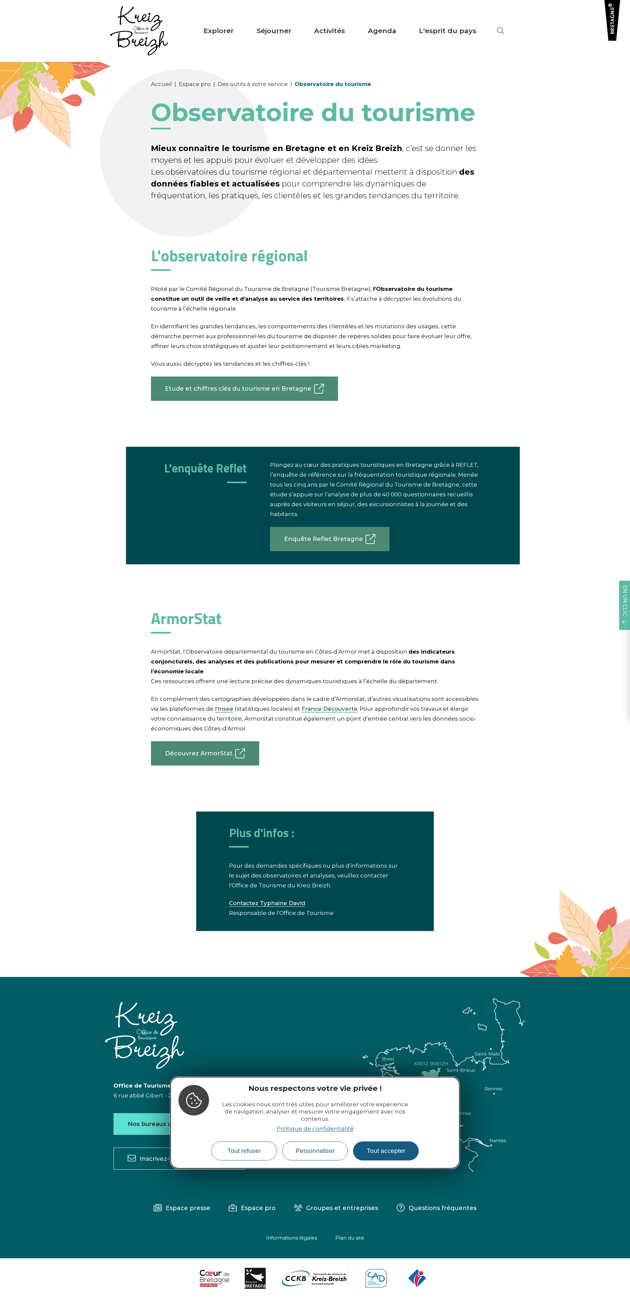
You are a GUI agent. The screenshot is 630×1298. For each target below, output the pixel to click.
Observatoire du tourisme (333, 84)
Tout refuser (244, 1150)
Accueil (161, 84)
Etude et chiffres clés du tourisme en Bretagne (238, 388)
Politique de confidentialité (315, 1128)
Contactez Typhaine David (267, 903)
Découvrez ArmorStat (199, 753)
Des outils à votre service (253, 84)
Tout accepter (386, 1150)
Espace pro (195, 84)
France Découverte (329, 708)
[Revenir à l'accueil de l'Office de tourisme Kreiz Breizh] (139, 30)
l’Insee (224, 708)
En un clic (625, 600)
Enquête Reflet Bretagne (323, 539)
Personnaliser (315, 1150)
